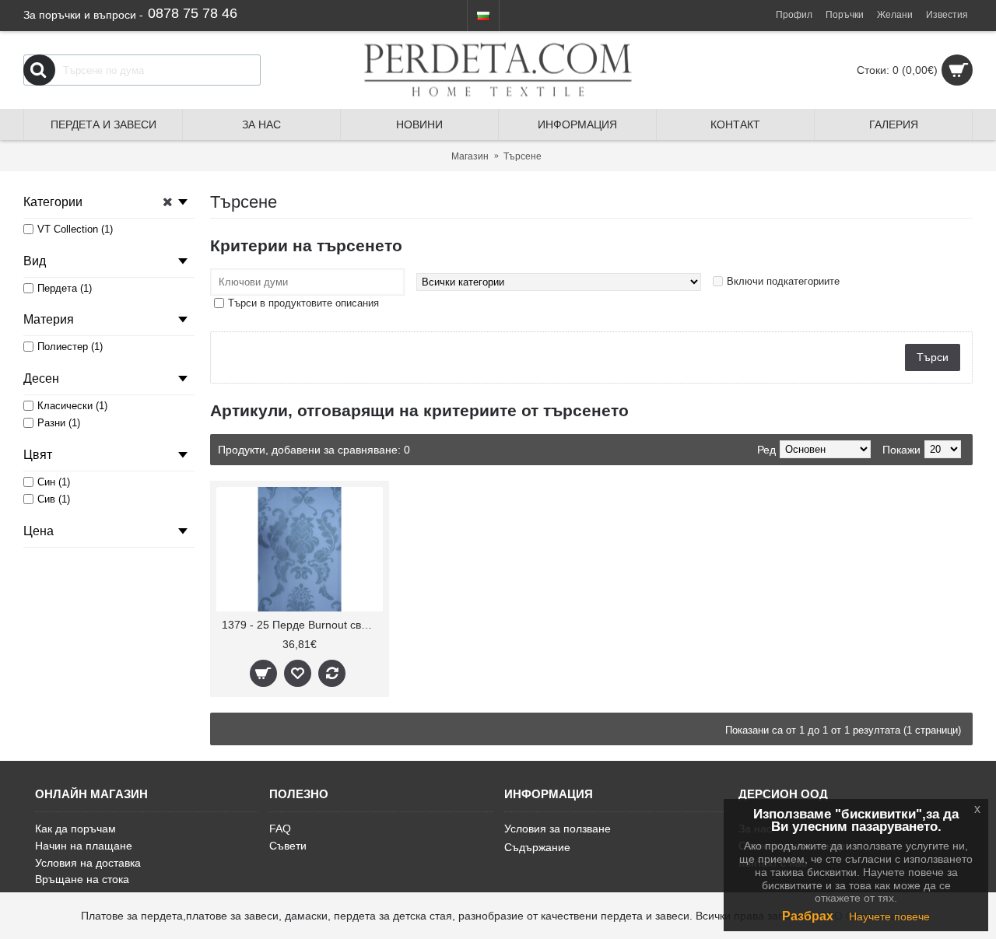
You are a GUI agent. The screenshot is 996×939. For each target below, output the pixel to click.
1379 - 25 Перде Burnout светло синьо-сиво (302, 624)
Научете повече (889, 916)
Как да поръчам (75, 828)
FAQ (280, 828)
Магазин (470, 156)
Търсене (522, 156)
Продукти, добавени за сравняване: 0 (314, 449)
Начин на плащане (83, 845)
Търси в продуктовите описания (303, 303)
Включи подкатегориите (783, 281)
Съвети (288, 845)
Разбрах (807, 916)
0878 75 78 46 (192, 13)
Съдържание (537, 847)
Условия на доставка (88, 863)
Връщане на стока (82, 879)
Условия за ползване (557, 828)
